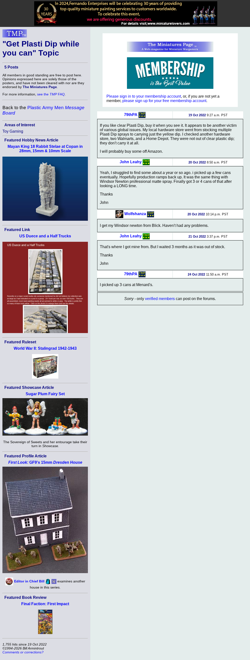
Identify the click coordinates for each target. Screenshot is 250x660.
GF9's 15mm (45, 462)
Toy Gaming (12, 131)
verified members (160, 299)
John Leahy (131, 162)
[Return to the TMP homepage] (14, 34)
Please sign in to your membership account (143, 96)
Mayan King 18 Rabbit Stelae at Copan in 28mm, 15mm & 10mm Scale (45, 148)
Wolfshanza (135, 214)
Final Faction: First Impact (45, 604)
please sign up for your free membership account (164, 101)
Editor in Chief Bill (29, 581)
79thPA (130, 115)
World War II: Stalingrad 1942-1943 (45, 348)
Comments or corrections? (22, 652)
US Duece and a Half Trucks (45, 236)
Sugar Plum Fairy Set (45, 394)
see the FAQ (51, 94)
